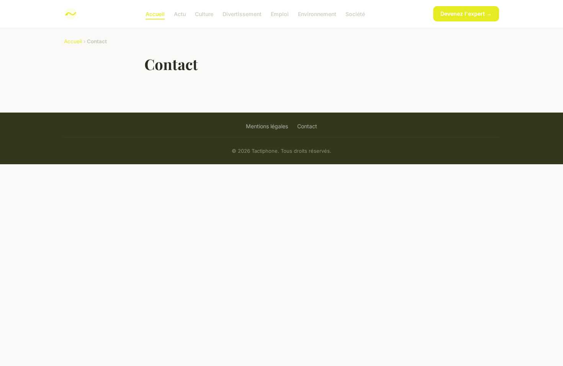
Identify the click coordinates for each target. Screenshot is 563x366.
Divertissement (242, 13)
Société (355, 13)
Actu (180, 13)
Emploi (280, 13)
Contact (307, 126)
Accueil (155, 13)
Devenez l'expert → (466, 13)
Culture (204, 13)
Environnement (317, 13)
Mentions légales (267, 126)
